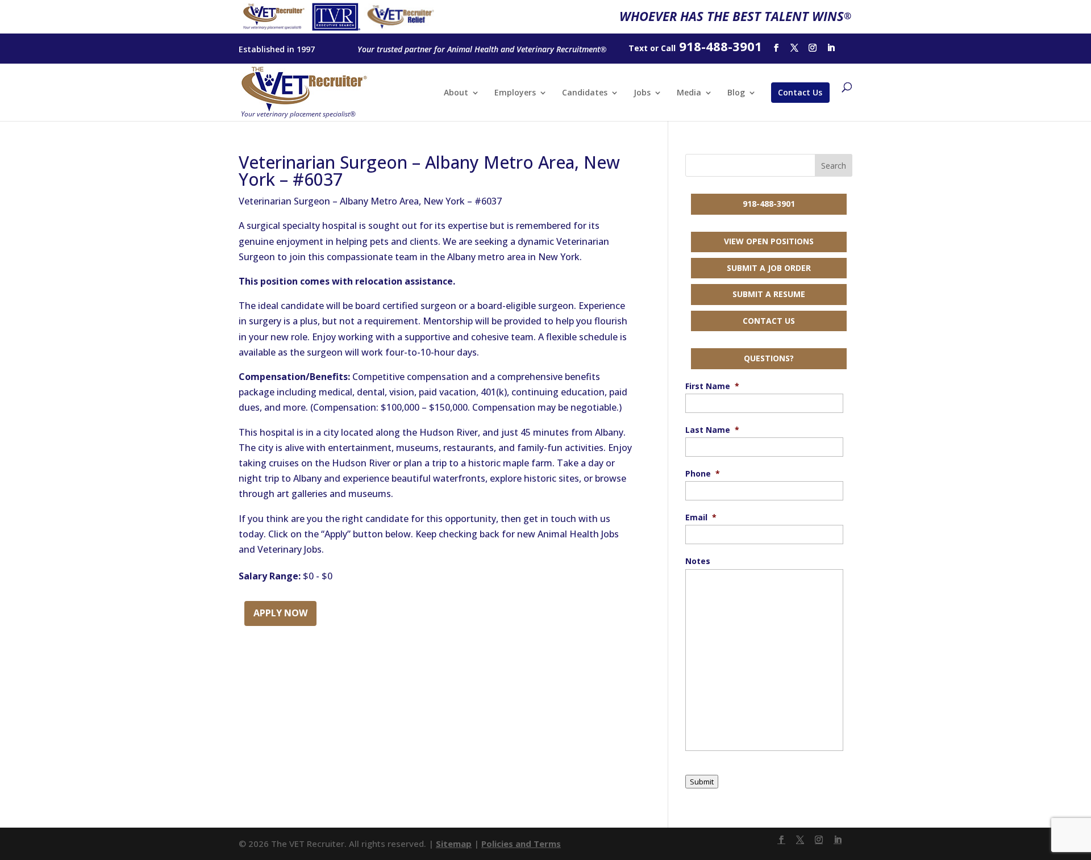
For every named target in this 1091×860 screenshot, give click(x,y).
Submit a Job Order (769, 267)
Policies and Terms (521, 843)
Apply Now (280, 613)
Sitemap (454, 843)
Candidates (584, 93)
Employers (515, 93)
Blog (736, 93)
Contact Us (800, 92)
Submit (702, 781)
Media (689, 93)
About (456, 93)
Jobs (642, 93)
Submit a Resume (768, 294)
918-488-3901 (769, 203)
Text (638, 48)
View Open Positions (769, 241)
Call (668, 48)
